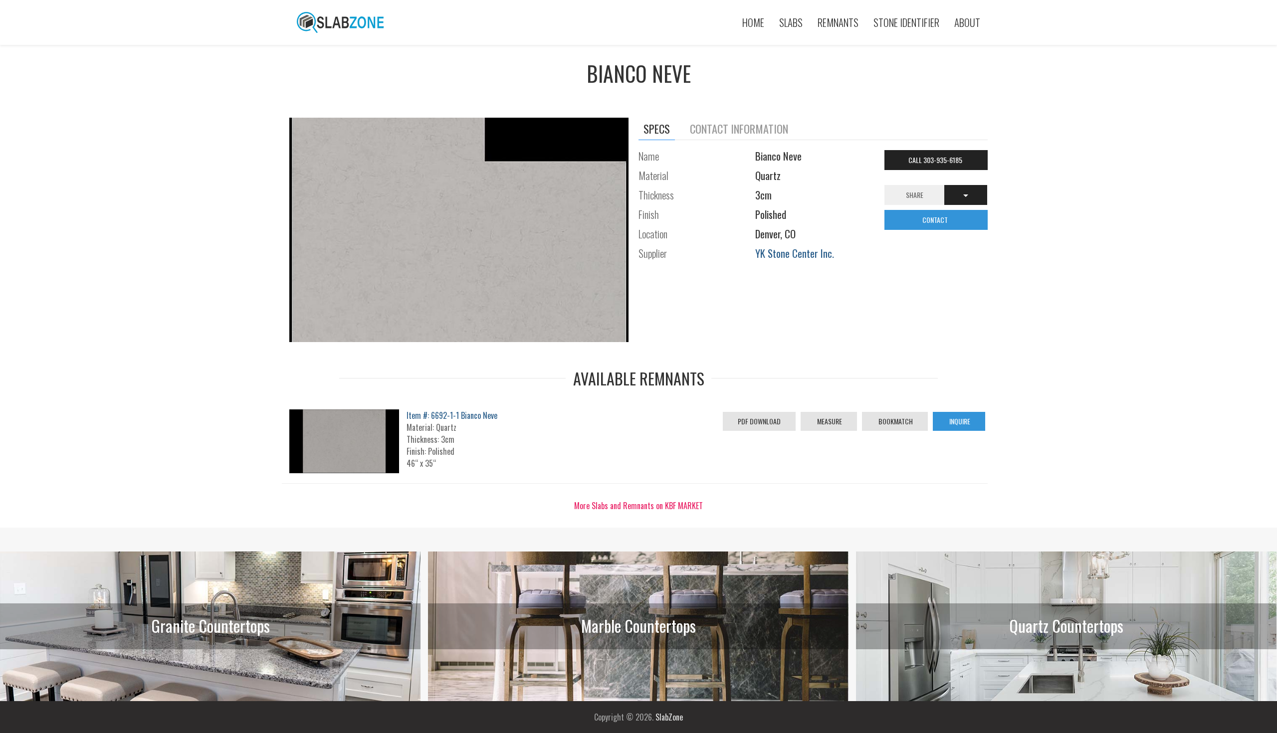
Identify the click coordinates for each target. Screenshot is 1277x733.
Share (914, 194)
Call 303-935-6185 (936, 160)
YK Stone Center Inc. (794, 253)
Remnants (838, 22)
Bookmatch (895, 421)
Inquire (959, 421)
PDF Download (759, 421)
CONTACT (935, 219)
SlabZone (669, 717)
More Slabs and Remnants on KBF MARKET (638, 506)
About (967, 22)
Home (753, 22)
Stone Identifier (906, 22)
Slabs (791, 22)
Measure (829, 421)
